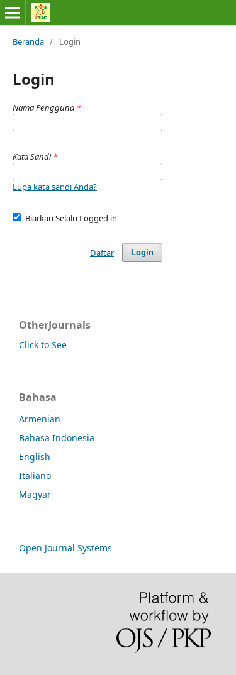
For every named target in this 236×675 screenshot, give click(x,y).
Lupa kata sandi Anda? (55, 186)
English (34, 457)
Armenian (39, 419)
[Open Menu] (12, 12)
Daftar (102, 252)
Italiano (35, 475)
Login (142, 252)
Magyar (35, 494)
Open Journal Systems (65, 548)
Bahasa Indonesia (56, 438)
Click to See (43, 345)
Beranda (28, 41)
